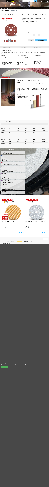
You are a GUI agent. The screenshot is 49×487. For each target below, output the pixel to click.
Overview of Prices (22, 47)
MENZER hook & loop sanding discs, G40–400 (35, 221)
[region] (11, 30)
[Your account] (41, 1)
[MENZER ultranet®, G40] (13, 209)
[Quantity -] (34, 35)
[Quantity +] (39, 35)
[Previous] (2, 27)
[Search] (35, 1)
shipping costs (45, 41)
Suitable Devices (37, 55)
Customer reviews (38, 47)
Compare (31, 40)
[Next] (19, 27)
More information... (30, 364)
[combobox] (28, 1)
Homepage (2, 10)
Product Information (6, 47)
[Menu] (1, 1)
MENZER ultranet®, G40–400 (8, 221)
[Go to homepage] (10, 1)
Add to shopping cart (41, 40)
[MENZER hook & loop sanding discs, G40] (36, 209)
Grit (28, 32)
